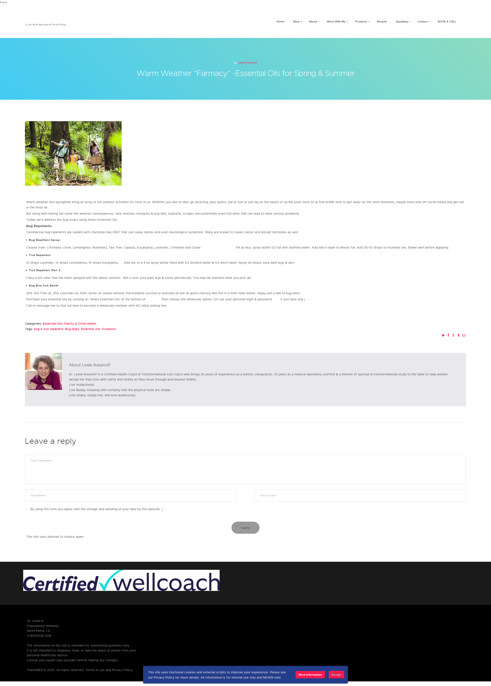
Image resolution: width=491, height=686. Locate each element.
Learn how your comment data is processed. (118, 537)
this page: (154, 299)
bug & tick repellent (48, 329)
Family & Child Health (80, 323)
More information (310, 674)
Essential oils (90, 329)
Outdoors (109, 329)
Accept (336, 674)
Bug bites (72, 329)
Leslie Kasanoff (247, 62)
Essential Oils (53, 323)
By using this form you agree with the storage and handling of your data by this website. (96, 509)
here (276, 299)
